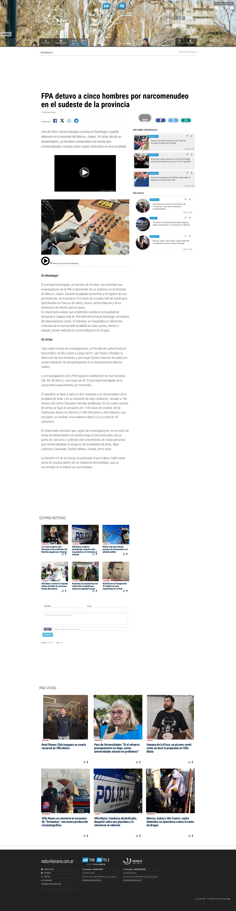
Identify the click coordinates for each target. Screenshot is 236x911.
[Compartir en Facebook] (55, 121)
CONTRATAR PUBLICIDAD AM (91, 880)
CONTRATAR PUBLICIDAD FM (132, 880)
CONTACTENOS (49, 869)
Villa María (6, 34)
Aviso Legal (226, 898)
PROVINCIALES (47, 52)
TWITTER (47, 876)
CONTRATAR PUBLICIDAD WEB (51, 884)
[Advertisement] (118, 73)
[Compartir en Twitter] (62, 121)
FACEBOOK (47, 873)
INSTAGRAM (48, 880)
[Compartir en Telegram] (76, 121)
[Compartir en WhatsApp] (69, 121)
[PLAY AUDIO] (45, 261)
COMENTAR (47, 634)
